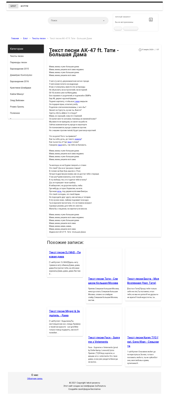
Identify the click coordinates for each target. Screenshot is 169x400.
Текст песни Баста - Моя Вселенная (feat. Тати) (143, 281)
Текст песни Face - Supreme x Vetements (104, 339)
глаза (76, 101)
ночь (59, 191)
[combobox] (78, 20)
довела (78, 139)
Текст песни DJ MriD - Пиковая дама (65, 254)
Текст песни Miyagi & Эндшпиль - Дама (64, 313)
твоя (69, 142)
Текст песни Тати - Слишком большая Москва (103, 281)
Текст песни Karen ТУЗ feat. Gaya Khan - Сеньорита (143, 342)
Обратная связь (35, 378)
